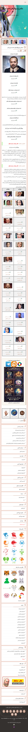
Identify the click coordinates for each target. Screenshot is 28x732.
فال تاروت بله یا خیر (21, 640)
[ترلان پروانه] (14, 42)
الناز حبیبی (8, 333)
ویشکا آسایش (19, 342)
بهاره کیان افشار (8, 239)
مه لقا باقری (8, 268)
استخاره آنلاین (22, 451)
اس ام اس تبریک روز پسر (20, 438)
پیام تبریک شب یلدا (21, 675)
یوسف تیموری (8, 215)
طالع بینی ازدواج (22, 489)
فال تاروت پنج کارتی (21, 624)
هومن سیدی (8, 274)
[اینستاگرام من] (14, 711)
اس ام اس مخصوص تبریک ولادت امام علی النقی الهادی (15, 443)
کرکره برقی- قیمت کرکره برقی (19, 654)
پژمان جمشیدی (8, 224)
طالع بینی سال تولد (21, 601)
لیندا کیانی (20, 254)
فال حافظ (23, 667)
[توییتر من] (7, 711)
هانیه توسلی (8, 324)
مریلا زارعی (20, 206)
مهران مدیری (20, 263)
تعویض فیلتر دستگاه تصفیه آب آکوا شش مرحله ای (16, 651)
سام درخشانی (19, 230)
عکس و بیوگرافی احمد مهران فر (12, 9)
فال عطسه (23, 694)
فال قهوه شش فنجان (21, 473)
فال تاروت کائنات (22, 614)
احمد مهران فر (19, 319)
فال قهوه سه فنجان (21, 470)
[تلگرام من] (20, 711)
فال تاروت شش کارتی (21, 627)
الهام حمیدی (8, 348)
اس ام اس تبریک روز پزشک (20, 430)
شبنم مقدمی (20, 224)
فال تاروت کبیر (22, 611)
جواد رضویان (20, 354)
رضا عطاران (20, 197)
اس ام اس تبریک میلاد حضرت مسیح (18, 435)
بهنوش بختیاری (8, 206)
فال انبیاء (23, 459)
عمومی (19, 420)
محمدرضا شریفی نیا (19, 215)
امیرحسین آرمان (8, 248)
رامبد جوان (8, 230)
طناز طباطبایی (20, 333)
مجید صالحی (20, 274)
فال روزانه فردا (22, 702)
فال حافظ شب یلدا (21, 672)
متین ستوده (8, 197)
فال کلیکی (23, 508)
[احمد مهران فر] (22, 42)
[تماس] (10, 711)
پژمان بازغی (20, 268)
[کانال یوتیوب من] (15, 714)
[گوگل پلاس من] (4, 711)
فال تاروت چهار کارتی (21, 622)
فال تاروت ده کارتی (21, 632)
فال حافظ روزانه (22, 670)
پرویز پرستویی (7, 310)
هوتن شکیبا (20, 348)
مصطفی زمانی (8, 254)
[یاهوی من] (24, 711)
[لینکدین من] (12, 714)
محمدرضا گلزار (7, 319)
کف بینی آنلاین (22, 481)
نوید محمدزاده (7, 342)
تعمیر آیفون (23, 656)
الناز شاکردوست (20, 289)
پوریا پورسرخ (19, 324)
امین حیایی (8, 301)
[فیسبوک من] (17, 711)
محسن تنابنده (8, 263)
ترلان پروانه (20, 239)
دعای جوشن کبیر (22, 497)
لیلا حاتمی (8, 280)
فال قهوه (23, 468)
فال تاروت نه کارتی (21, 630)
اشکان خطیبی (8, 289)
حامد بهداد (8, 295)
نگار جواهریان (19, 280)
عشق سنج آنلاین (22, 516)
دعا (24, 500)
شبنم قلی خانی (19, 248)
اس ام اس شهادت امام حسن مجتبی (19, 441)
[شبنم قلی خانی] (5, 42)
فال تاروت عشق (22, 635)
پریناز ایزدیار (20, 310)
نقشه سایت (10, 722)
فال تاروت (23, 643)
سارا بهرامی (8, 354)
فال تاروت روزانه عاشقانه (20, 638)
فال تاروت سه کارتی (21, 619)
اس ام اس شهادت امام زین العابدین (19, 433)
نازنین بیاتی (20, 295)
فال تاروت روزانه (22, 609)
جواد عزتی (20, 301)
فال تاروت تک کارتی (21, 617)
